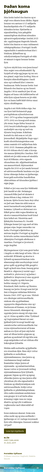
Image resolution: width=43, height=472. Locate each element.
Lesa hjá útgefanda (15, 431)
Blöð (6, 438)
